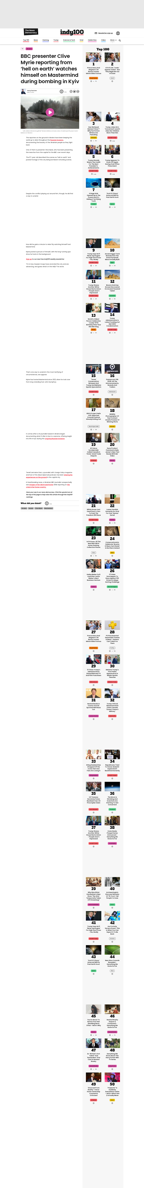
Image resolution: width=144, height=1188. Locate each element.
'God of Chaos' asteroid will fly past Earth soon (112, 195)
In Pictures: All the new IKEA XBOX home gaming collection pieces (94, 544)
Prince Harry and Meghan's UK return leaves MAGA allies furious (93, 70)
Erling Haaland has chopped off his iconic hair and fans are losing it (93, 768)
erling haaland (94, 775)
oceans (93, 204)
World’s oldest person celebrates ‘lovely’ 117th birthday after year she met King (93, 323)
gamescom (112, 391)
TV (22, 49)
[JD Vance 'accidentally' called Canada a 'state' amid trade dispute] (93, 437)
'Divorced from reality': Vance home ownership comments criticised (93, 1091)
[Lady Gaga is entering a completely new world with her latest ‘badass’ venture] (112, 1172)
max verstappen (112, 587)
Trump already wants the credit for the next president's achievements (93, 164)
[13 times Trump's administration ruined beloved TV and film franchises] (93, 659)
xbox (93, 552)
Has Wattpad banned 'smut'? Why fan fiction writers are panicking (93, 131)
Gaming (45, 40)
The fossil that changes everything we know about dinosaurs (112, 1153)
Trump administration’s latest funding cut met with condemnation (112, 322)
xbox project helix (94, 426)
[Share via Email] (77, 91)
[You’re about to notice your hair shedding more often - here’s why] (93, 1009)
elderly (93, 329)
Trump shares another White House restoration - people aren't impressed (93, 289)
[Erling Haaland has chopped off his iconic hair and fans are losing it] (93, 754)
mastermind (48, 508)
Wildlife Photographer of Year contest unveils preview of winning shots (112, 418)
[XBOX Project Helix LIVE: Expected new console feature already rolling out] (93, 403)
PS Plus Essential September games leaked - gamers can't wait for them (112, 639)
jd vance (93, 460)
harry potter (112, 1066)
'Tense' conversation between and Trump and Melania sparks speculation (93, 383)
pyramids (112, 295)
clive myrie (38, 508)
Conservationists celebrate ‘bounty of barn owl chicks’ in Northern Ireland (112, 545)
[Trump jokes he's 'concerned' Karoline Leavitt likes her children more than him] (112, 116)
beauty (112, 460)
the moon (112, 809)
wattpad (93, 137)
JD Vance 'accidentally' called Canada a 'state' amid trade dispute (93, 452)
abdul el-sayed (112, 775)
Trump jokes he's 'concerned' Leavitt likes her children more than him (112, 130)
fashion (112, 520)
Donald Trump (93, 262)
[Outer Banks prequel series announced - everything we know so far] (112, 820)
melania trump (112, 682)
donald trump (112, 137)
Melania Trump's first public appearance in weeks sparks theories (112, 673)
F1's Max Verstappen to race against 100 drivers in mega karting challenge (112, 578)
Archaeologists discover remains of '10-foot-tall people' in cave (112, 895)
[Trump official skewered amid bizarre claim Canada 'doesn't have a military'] (112, 693)
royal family (93, 78)
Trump (56, 40)
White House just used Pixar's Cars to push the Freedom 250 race (93, 512)
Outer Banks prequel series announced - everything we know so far (112, 835)
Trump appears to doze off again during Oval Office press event (112, 163)
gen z (112, 1100)
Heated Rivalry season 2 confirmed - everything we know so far (112, 1023)
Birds (112, 552)
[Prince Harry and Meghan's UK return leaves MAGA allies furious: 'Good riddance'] (93, 57)
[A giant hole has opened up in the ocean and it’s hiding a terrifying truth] (93, 183)
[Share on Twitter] (74, 91)
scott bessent (93, 809)
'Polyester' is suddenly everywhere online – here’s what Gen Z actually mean (112, 1091)
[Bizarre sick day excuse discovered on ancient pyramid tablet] (112, 274)
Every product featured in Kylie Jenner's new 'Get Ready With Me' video (112, 452)
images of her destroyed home (41, 485)
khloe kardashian (94, 904)
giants (112, 904)
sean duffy (112, 716)
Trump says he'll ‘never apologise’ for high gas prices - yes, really (93, 256)
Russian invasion (56, 140)
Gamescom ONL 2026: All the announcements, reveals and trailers (112, 383)
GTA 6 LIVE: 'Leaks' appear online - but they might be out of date (112, 70)
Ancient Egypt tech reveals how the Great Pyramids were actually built (112, 256)
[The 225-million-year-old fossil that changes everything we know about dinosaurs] (112, 1138)
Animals (112, 426)
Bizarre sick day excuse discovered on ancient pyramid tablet (112, 288)
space (112, 204)
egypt (112, 262)
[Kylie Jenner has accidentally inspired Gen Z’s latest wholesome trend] (93, 1172)
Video (103, 40)
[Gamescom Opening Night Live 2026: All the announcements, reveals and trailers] (112, 369)
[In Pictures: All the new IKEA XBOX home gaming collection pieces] (93, 531)
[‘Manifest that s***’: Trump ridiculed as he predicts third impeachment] (93, 1138)
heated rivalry (112, 1032)
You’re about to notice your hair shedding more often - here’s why (93, 1022)
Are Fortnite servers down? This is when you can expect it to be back (112, 930)
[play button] (50, 112)
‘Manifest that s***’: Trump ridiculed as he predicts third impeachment (93, 1153)
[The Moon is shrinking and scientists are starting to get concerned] (112, 786)
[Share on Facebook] (71, 91)
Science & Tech (69, 40)
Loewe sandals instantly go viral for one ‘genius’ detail (112, 512)
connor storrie (93, 716)
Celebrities (92, 40)
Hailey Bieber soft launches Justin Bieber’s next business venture (93, 577)
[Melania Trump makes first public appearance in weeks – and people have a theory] (112, 659)
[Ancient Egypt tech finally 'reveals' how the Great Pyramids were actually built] (112, 243)
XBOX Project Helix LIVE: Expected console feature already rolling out (93, 416)
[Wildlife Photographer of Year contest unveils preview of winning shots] (112, 403)
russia (31, 508)
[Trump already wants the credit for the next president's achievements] (93, 149)
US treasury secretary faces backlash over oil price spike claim (93, 800)
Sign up (29, 259)
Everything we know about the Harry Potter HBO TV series (112, 1056)
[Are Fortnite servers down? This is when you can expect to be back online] (112, 916)
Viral (81, 40)
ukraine (29, 49)
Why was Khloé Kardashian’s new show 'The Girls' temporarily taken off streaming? (93, 896)
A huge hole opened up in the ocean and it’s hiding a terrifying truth (94, 197)
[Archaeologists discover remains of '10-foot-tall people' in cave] (112, 881)
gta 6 (112, 78)
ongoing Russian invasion (55, 439)
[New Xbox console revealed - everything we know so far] (112, 950)
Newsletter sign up (105, 33)
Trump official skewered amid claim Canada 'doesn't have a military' (112, 707)
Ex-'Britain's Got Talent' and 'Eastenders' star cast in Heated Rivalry (93, 1057)
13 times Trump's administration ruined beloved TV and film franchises (93, 672)
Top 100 (26, 40)
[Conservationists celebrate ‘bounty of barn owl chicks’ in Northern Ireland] (112, 531)
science (112, 1161)
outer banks (112, 843)
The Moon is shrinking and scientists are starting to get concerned (112, 801)
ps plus (112, 648)
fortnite (112, 938)
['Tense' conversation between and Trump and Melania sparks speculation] (93, 369)
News (36, 40)
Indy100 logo (72, 32)
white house (93, 682)
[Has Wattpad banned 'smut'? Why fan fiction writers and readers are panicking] (93, 116)
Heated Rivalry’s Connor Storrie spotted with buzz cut (93, 706)
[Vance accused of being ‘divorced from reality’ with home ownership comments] (93, 1077)
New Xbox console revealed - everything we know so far (112, 963)
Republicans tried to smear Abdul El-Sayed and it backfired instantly (112, 768)
